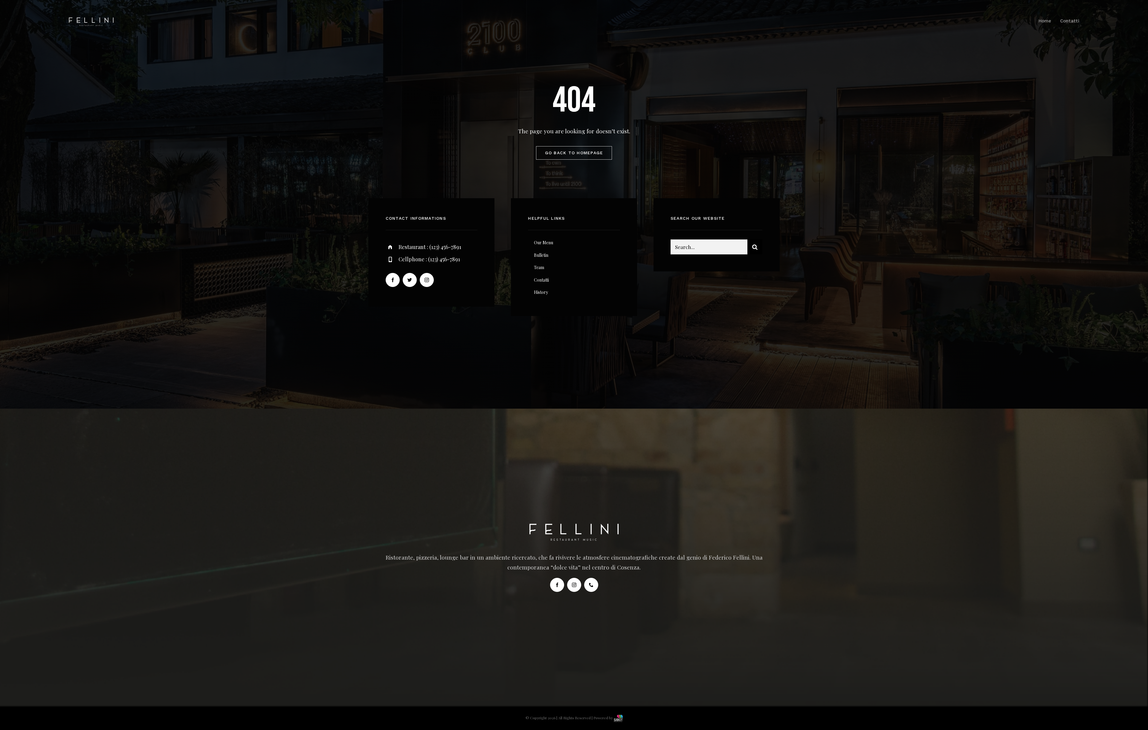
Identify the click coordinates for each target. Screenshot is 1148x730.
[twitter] (410, 280)
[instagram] (427, 280)
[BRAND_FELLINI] (91, 20)
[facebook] (393, 280)
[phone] (591, 585)
